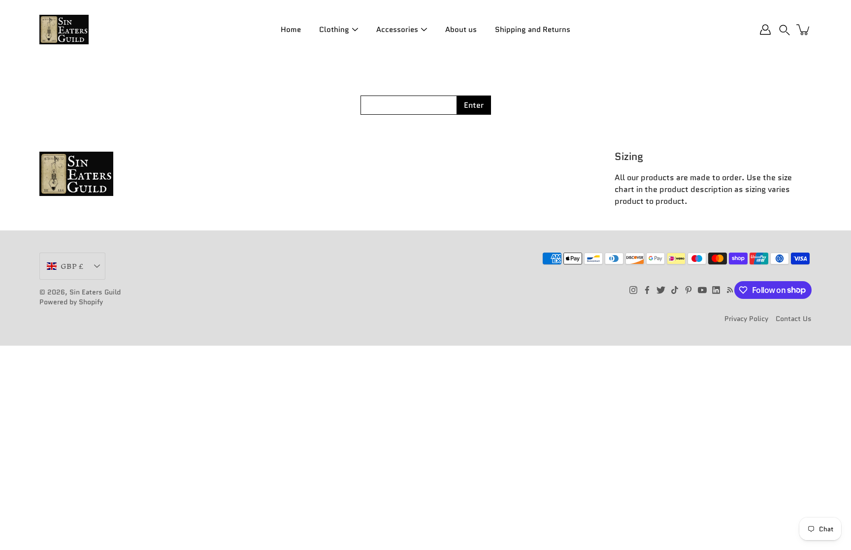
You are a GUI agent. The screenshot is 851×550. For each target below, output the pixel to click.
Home (291, 29)
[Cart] (804, 29)
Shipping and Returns (532, 29)
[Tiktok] (674, 290)
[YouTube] (702, 290)
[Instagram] (633, 290)
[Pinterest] (688, 290)
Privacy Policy (746, 319)
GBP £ (72, 266)
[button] (784, 29)
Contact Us (794, 319)
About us (461, 29)
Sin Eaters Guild (95, 292)
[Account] (765, 29)
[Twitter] (660, 290)
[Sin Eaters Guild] (64, 29)
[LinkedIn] (716, 290)
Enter (474, 105)
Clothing (334, 29)
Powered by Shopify (71, 302)
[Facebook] (647, 290)
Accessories (397, 29)
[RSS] (729, 290)
